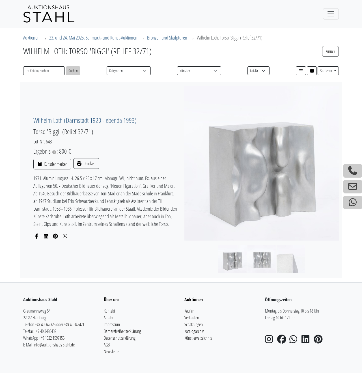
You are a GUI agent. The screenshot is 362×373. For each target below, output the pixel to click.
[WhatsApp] (65, 236)
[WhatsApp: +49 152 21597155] (352, 202)
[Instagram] (270, 341)
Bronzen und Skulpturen (167, 37)
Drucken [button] (89, 163)
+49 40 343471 (74, 324)
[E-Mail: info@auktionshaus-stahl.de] (352, 186)
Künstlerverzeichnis (198, 338)
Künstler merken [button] (55, 164)
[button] (301, 70)
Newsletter (112, 351)
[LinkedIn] (46, 236)
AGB (107, 345)
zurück (330, 51)
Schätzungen (193, 324)
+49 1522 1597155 (51, 338)
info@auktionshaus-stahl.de (54, 345)
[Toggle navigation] (331, 13)
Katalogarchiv (194, 331)
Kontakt (109, 311)
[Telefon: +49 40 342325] (352, 171)
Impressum (112, 324)
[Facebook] (36, 236)
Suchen (73, 70)
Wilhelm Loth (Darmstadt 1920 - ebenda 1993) (85, 120)
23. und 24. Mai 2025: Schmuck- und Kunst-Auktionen (93, 37)
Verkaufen (191, 318)
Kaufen (189, 311)
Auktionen (31, 37)
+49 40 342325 (45, 324)
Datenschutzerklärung (119, 338)
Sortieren (326, 70)
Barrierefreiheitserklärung (122, 331)
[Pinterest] (55, 236)
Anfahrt (109, 318)
